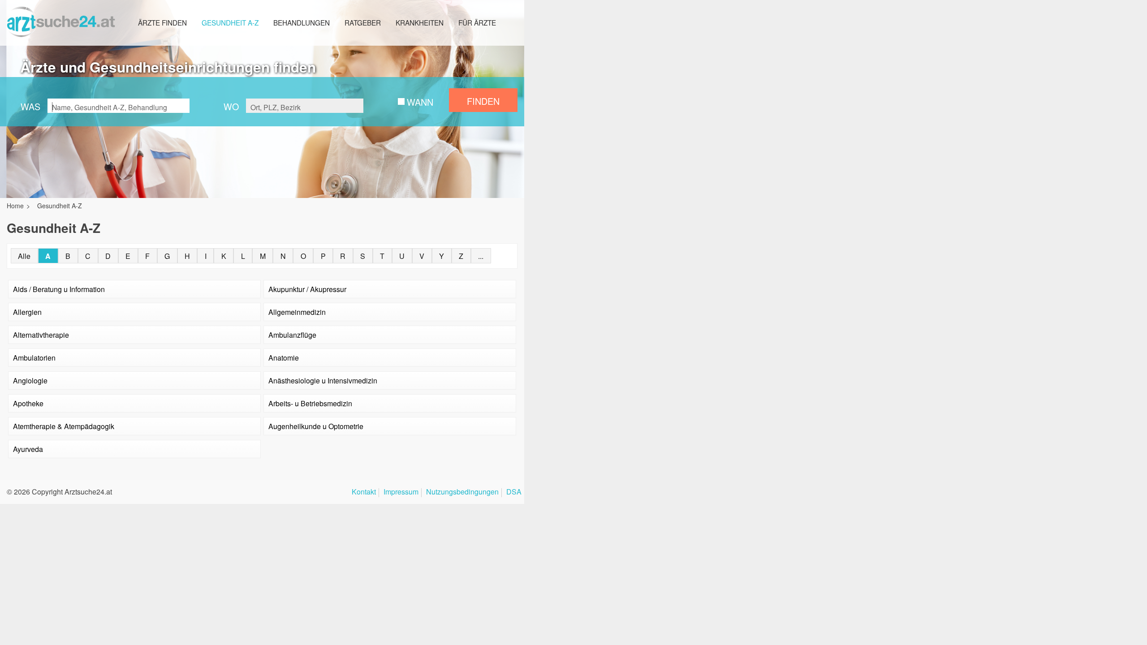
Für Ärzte (477, 22)
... (480, 256)
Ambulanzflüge (292, 335)
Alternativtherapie (41, 335)
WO (231, 106)
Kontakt (364, 492)
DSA (514, 492)
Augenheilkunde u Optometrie (315, 426)
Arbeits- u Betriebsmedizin (310, 403)
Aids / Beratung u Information (59, 289)
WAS (30, 106)
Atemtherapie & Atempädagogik (63, 426)
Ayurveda (28, 449)
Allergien (27, 312)
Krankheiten (420, 22)
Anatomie (283, 358)
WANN (420, 101)
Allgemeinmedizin (297, 312)
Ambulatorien (34, 358)
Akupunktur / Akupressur (307, 289)
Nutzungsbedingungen (462, 492)
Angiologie (30, 380)
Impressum (401, 492)
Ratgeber (363, 22)
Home (15, 205)
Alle (24, 256)
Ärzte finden (162, 22)
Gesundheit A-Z (230, 22)
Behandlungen (301, 22)
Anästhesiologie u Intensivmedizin (322, 380)
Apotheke (28, 403)
